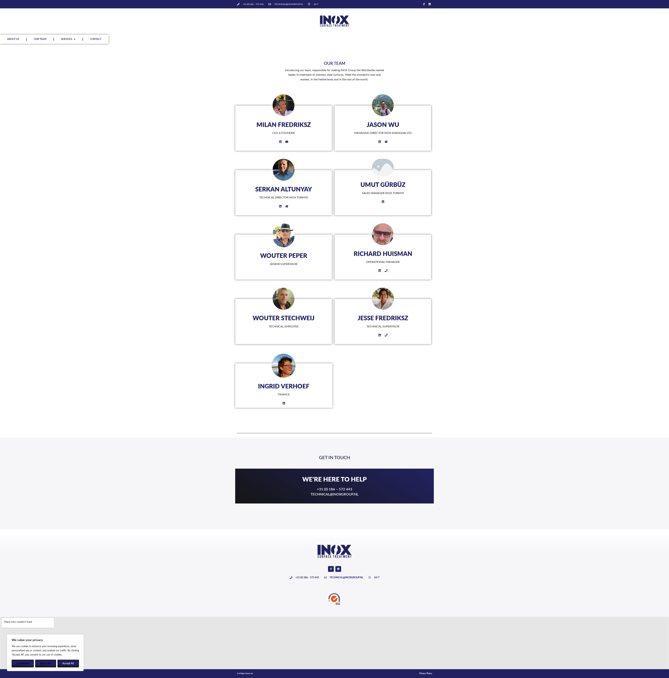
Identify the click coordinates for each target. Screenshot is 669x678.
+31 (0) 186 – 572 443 (334, 489)
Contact (95, 39)
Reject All (45, 663)
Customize (23, 663)
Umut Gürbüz (382, 185)
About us (13, 39)
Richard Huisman (383, 254)
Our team (40, 39)
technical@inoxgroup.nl (334, 494)
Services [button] (66, 39)
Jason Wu (383, 125)
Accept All (68, 663)
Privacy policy (425, 673)
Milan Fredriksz (283, 125)
